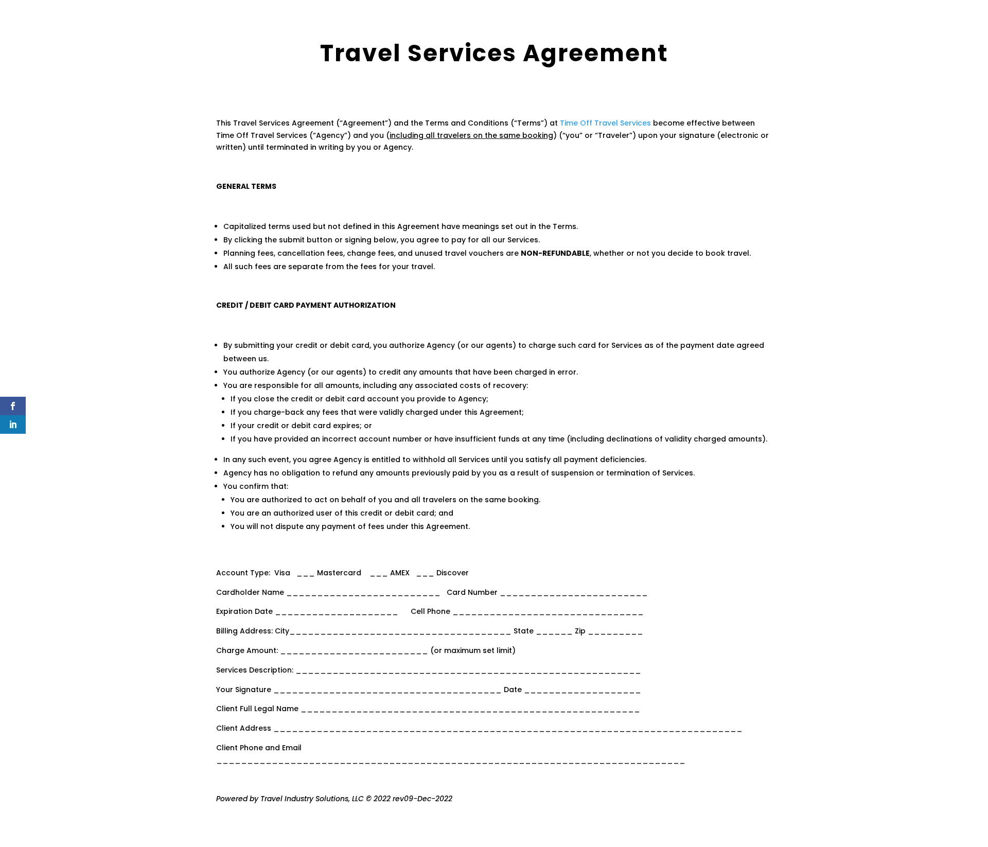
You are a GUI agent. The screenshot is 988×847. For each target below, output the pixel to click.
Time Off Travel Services (605, 123)
